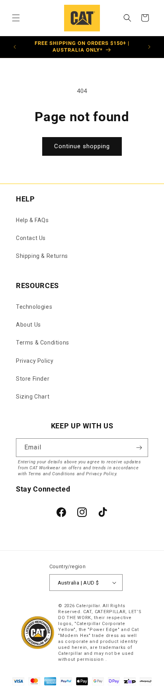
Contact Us (31, 238)
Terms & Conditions (42, 342)
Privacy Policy (34, 361)
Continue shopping (82, 146)
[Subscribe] (139, 447)
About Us (28, 324)
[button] (16, 18)
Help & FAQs (32, 220)
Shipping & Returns (42, 256)
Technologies (34, 307)
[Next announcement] (149, 47)
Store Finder (32, 379)
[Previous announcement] (14, 47)
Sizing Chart (32, 396)
